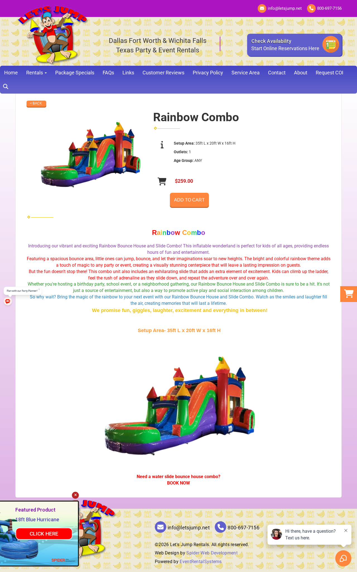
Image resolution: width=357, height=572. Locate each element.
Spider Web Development (212, 553)
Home (11, 73)
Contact (277, 73)
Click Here (83, 533)
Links (128, 73)
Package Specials (74, 73)
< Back (36, 103)
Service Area (245, 73)
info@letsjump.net (285, 8)
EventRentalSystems (200, 561)
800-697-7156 (329, 8)
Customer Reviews (163, 73)
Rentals (35, 73)
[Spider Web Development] (102, 560)
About (300, 73)
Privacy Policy (208, 73)
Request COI (329, 73)
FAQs (108, 73)
